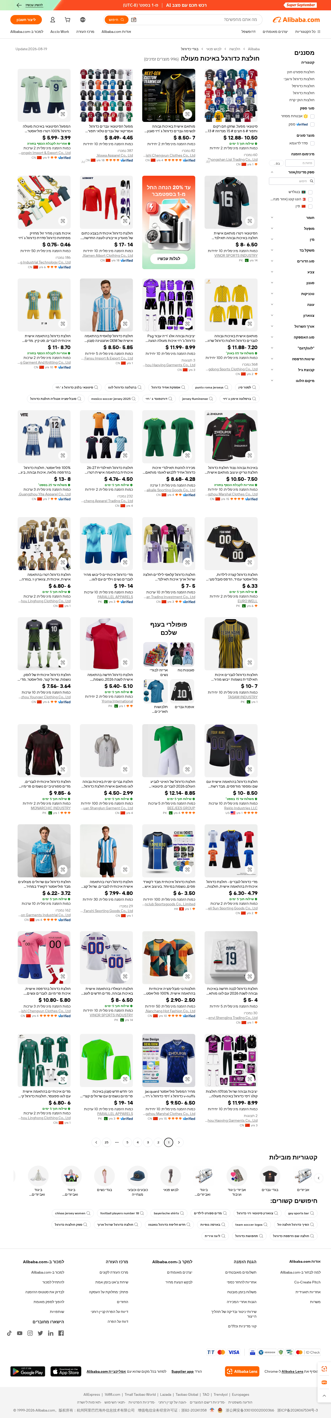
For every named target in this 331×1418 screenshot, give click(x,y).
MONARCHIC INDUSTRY (51, 808)
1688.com (112, 1394)
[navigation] (292, 596)
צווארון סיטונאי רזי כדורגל (255, 1213)
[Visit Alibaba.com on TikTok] (9, 1333)
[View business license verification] (212, 1410)
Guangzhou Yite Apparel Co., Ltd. (44, 494)
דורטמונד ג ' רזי (156, 399)
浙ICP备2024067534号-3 (297, 1410)
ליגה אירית (212, 1236)
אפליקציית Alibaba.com (106, 1371)
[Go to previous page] (179, 1142)
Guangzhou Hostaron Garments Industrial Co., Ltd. (44, 915)
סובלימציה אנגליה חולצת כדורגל (53, 399)
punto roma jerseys (209, 387)
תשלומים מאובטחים (241, 1272)
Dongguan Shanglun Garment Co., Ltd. (106, 808)
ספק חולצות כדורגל (68, 1224)
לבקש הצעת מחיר (179, 1282)
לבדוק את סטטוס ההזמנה (44, 1292)
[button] (134, 20)
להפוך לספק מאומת (49, 1302)
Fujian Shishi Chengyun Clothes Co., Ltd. (168, 155)
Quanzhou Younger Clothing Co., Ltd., (44, 697)
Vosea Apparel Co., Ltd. (114, 155)
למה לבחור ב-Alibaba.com (300, 1272)
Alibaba (254, 49)
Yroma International (117, 701)
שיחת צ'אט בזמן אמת (111, 1282)
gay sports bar (298, 1213)
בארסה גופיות (210, 1224)
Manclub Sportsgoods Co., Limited (168, 904)
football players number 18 (119, 1213)
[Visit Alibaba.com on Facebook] (61, 1333)
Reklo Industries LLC (241, 808)
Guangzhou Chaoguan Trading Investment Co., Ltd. (168, 597)
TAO (205, 1394)
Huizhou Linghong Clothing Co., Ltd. (44, 601)
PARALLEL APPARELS (115, 597)
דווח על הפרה (118, 1321)
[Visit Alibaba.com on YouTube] (20, 1333)
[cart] (67, 20)
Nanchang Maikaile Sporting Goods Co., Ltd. (168, 490)
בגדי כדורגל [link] (189, 49)
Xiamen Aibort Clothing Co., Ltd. (107, 255)
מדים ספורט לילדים (208, 1213)
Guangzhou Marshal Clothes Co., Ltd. (231, 494)
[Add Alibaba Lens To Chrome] (242, 1371)
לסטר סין (244, 387)
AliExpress (92, 1394)
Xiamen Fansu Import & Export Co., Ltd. (106, 358)
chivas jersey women (70, 1213)
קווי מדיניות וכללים (242, 1326)
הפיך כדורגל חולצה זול (293, 1224)
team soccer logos (248, 1224)
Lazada (165, 1394)
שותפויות (57, 1312)
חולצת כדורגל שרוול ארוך (115, 1224)
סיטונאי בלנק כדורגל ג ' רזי (74, 387)
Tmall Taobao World (140, 1394)
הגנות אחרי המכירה (242, 1302)
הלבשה (234, 49)
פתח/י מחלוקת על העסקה (108, 1292)
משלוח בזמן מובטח (242, 1292)
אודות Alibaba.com (305, 1261)
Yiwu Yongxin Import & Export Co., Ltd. (44, 153)
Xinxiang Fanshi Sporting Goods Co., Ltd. (106, 911)
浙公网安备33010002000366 (250, 1410)
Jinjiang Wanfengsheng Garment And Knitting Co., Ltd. (44, 362)
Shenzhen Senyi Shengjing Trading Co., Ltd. (231, 1018)
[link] (324, 1369)
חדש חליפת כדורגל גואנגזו (166, 1224)
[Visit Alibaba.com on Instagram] (30, 1333)
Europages (240, 1394)
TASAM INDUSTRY (243, 697)
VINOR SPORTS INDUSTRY (236, 255)
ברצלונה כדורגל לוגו (122, 387)
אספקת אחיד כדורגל (166, 387)
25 (106, 1142)
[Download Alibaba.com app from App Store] (65, 1371)
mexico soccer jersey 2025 (111, 399)
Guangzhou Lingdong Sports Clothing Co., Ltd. (231, 369)
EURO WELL (248, 601)
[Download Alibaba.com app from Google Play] (27, 1371)
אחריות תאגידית (308, 1292)
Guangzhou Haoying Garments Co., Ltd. (168, 365)
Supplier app (182, 1371)
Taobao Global (187, 1394)
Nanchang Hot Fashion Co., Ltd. (170, 1011)
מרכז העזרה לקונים (114, 1272)
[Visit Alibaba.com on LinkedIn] (51, 1333)
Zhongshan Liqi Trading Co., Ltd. (232, 159)
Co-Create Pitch (307, 1282)
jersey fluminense (195, 399)
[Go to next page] (96, 1142)
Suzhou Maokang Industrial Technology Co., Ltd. (44, 262)
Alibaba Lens (292, 1371)
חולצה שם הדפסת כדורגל (291, 1236)
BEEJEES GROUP (181, 808)
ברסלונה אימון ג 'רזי (237, 399)
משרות (315, 1302)
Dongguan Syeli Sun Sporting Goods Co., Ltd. (231, 908)
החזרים (122, 1302)
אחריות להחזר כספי (242, 1282)
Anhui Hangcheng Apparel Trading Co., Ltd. (106, 501)
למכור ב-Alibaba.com (47, 1272)
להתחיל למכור (53, 1282)
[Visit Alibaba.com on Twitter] (40, 1333)
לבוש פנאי (213, 49)
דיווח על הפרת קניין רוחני (109, 1312)
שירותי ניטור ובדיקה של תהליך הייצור (234, 1314)
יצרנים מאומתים (179, 1272)
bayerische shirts (166, 1213)
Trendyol (221, 1394)
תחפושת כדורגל (246, 1236)
